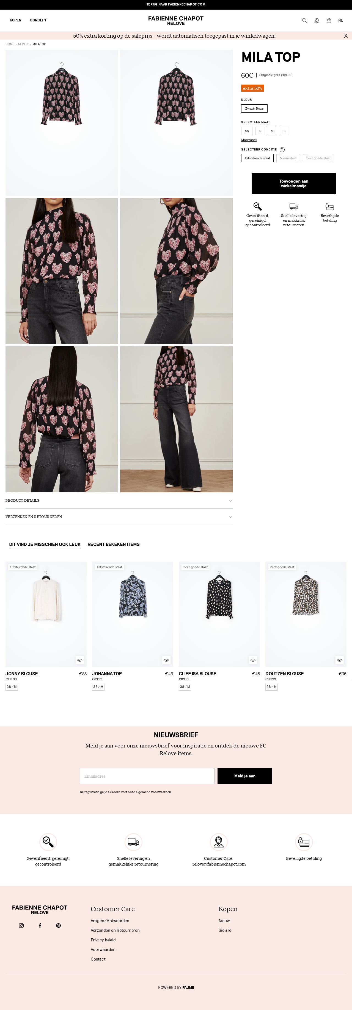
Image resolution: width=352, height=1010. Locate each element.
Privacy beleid (103, 940)
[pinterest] (58, 926)
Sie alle (225, 930)
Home (10, 44)
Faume (188, 987)
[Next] (82, 614)
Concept (38, 20)
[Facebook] (40, 926)
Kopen (15, 20)
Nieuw (224, 920)
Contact (98, 959)
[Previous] (10, 614)
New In (23, 44)
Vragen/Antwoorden (110, 920)
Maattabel (249, 140)
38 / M (12, 687)
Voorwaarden (103, 949)
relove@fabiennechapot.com (219, 864)
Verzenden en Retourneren (115, 930)
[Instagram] (21, 926)
